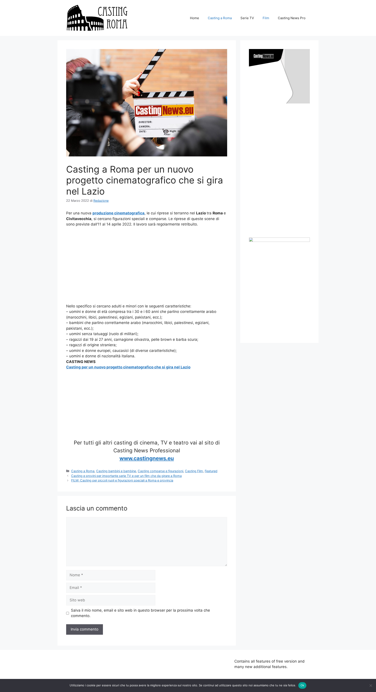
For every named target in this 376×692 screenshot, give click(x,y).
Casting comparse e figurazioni (160, 471)
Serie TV (247, 18)
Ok (302, 685)
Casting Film (194, 471)
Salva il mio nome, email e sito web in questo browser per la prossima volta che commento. (140, 613)
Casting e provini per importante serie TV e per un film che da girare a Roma (126, 476)
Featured (211, 471)
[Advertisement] (146, 265)
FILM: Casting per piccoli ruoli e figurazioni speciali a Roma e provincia (122, 480)
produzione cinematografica (118, 213)
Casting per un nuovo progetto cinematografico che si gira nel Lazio (128, 367)
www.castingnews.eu (146, 458)
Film (266, 18)
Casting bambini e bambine (116, 471)
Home (194, 18)
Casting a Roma (220, 18)
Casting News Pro (292, 18)
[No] (370, 685)
